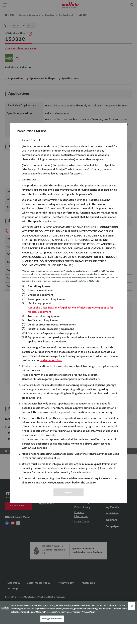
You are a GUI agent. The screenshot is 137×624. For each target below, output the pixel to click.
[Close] (131, 606)
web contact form (51, 360)
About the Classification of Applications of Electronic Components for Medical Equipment (70, 310)
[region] (68, 612)
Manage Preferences (52, 619)
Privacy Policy (88, 612)
